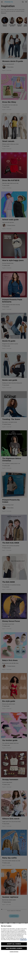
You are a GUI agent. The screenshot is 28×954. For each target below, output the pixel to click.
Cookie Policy (23, 939)
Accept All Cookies (14, 944)
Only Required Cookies (14, 948)
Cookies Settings (14, 951)
